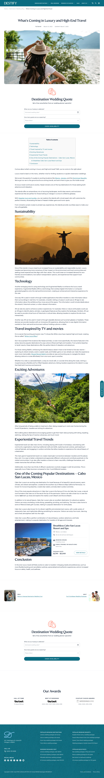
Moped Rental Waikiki (38, 354)
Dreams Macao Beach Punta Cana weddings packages (86, 737)
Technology (33, 146)
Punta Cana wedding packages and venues (51, 740)
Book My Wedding (102, 389)
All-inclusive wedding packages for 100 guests (84, 760)
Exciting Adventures (36, 152)
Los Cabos (63, 532)
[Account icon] (99, 3)
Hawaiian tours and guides (27, 198)
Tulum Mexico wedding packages (48, 743)
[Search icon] (95, 3)
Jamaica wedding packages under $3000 (50, 751)
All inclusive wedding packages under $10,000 (52, 760)
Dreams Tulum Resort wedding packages (82, 740)
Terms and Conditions (85, 772)
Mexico (57, 178)
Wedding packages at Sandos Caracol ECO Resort (85, 743)
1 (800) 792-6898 (11, 751)
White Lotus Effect (31, 336)
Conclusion (33, 163)
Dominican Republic (80, 178)
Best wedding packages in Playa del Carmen (83, 751)
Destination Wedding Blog (16, 9)
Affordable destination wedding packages (50, 757)
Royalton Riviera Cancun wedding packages (83, 734)
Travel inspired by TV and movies (40, 149)
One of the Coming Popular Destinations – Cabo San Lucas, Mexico (52, 158)
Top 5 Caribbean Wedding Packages (76, 596)
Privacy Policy (96, 772)
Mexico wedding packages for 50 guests (82, 754)
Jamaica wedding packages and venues (50, 734)
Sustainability (34, 143)
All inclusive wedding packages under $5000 (51, 754)
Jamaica (63, 178)
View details (81, 553)
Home (6, 9)
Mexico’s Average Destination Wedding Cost (29, 596)
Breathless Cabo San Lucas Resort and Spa (46, 161)
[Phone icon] (92, 3)
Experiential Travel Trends (38, 155)
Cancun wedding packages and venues (50, 737)
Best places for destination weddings (81, 757)
